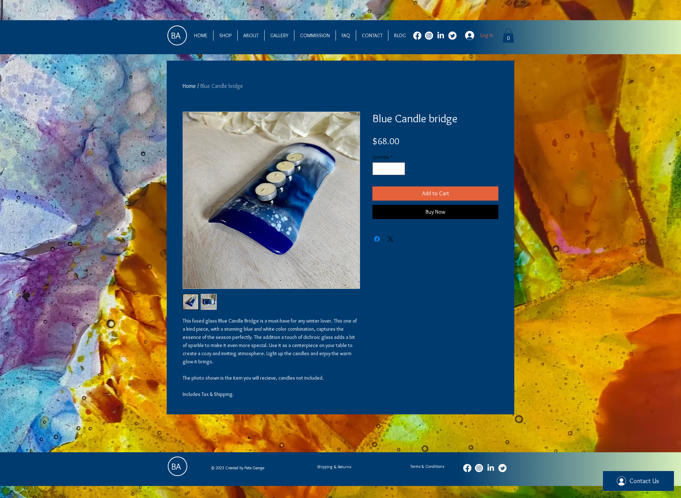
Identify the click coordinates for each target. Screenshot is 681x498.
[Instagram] (429, 36)
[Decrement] (377, 169)
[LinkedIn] (441, 36)
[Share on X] (390, 239)
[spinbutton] (389, 169)
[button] (508, 35)
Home (189, 86)
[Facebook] (417, 36)
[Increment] (400, 169)
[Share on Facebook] (377, 239)
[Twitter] (452, 36)
